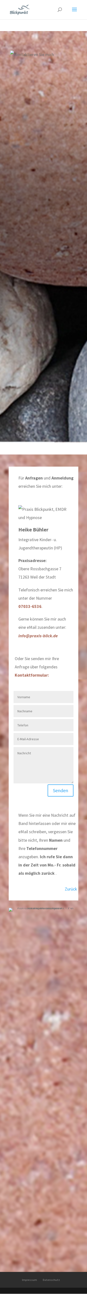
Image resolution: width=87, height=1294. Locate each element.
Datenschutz (51, 1280)
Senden (60, 790)
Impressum (29, 1280)
